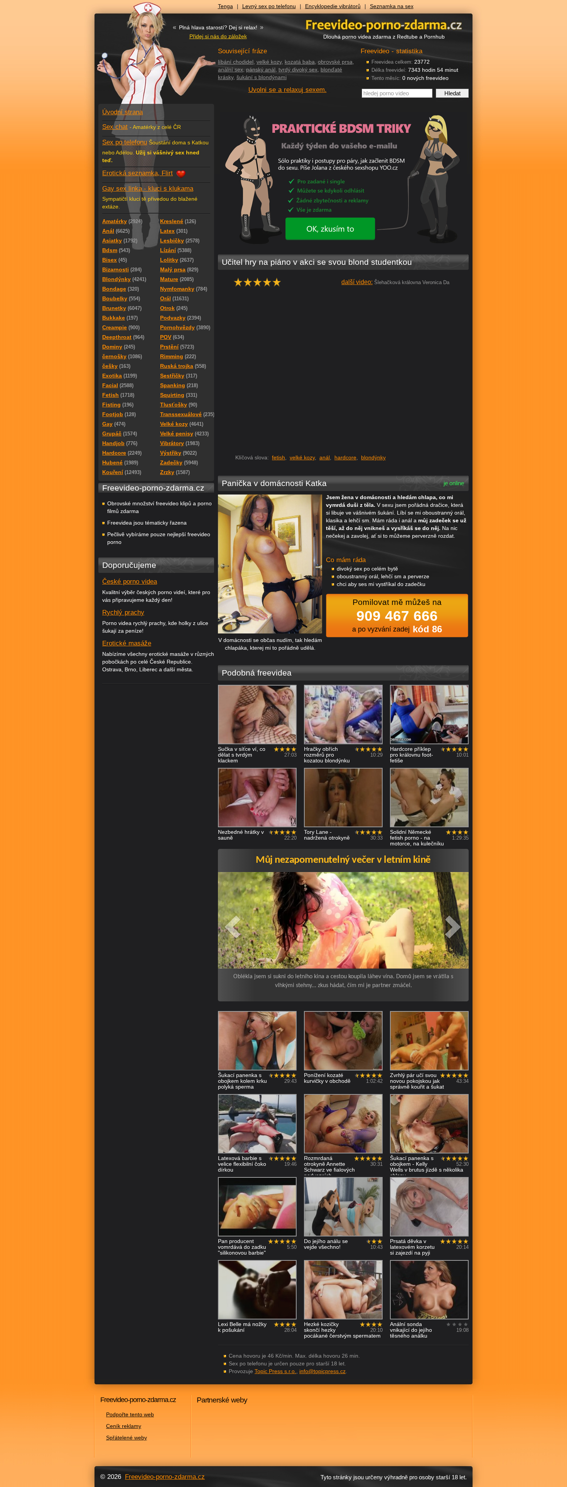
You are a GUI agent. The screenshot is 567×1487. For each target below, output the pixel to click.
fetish (278, 457)
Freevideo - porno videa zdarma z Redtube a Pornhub (140, 57)
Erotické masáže (126, 643)
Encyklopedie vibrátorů (333, 6)
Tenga (225, 6)
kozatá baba (300, 62)
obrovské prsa (335, 62)
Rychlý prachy (123, 612)
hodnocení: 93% (259, 284)
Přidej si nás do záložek (218, 36)
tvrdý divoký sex (297, 69)
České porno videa (129, 581)
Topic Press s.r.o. (275, 1371)
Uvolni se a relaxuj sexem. (287, 89)
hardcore (345, 457)
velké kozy (269, 62)
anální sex (230, 69)
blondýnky (373, 457)
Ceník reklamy (123, 1426)
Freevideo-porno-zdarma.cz (165, 1476)
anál (324, 457)
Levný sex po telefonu (269, 6)
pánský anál (260, 69)
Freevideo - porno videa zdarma (384, 24)
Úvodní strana (122, 112)
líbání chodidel (235, 62)
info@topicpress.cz (322, 1371)
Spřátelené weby (126, 1437)
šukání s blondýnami (261, 77)
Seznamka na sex (391, 6)
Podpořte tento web (130, 1414)
